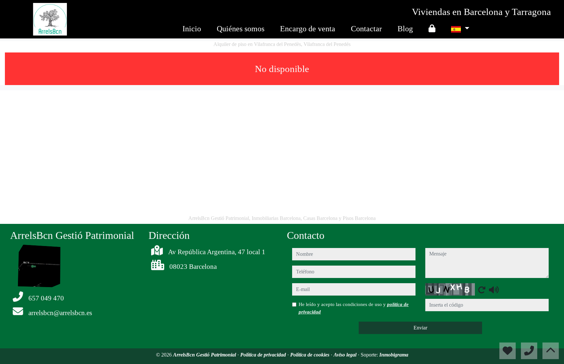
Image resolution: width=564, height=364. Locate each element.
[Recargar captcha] (482, 289)
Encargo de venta (307, 28)
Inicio (191, 28)
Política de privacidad (263, 354)
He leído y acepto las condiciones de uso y (354, 308)
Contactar (366, 28)
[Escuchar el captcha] (494, 289)
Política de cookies (310, 354)
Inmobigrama (393, 354)
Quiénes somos (240, 28)
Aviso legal (346, 354)
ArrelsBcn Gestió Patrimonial (205, 354)
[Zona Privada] (432, 28)
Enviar (420, 327)
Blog (405, 28)
